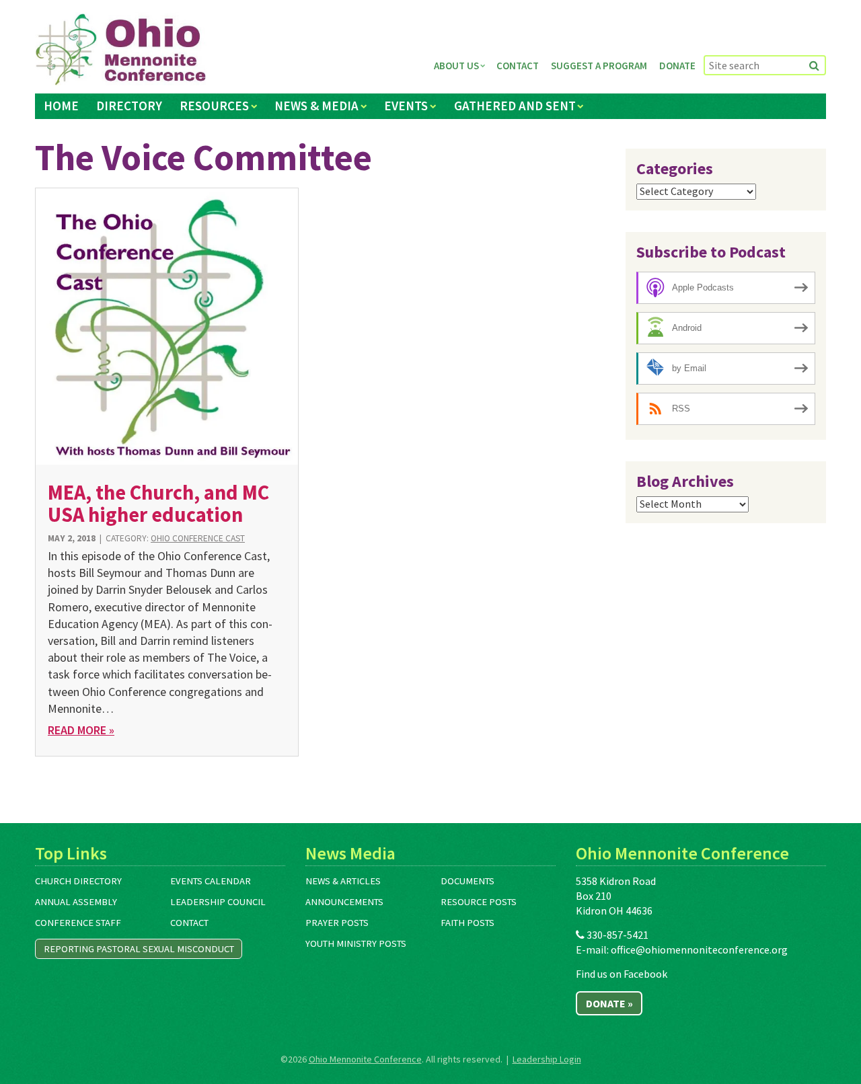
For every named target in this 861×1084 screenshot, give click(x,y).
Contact (517, 65)
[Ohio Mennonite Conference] (121, 49)
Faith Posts (467, 923)
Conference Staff (78, 923)
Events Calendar (210, 881)
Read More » (81, 730)
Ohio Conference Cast (198, 538)
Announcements (344, 902)
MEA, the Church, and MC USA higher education (158, 503)
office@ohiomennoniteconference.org (699, 949)
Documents (467, 881)
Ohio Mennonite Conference (365, 1059)
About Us (456, 65)
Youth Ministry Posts (355, 943)
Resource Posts (479, 902)
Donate (677, 65)
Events (406, 106)
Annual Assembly (76, 902)
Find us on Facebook (621, 973)
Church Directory (78, 881)
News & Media (316, 106)
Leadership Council (218, 902)
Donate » (609, 1003)
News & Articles (343, 881)
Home (61, 106)
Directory (129, 106)
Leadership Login (547, 1059)
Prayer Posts (337, 923)
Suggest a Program (599, 65)
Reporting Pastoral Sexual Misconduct (139, 949)
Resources (214, 106)
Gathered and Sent (515, 106)
